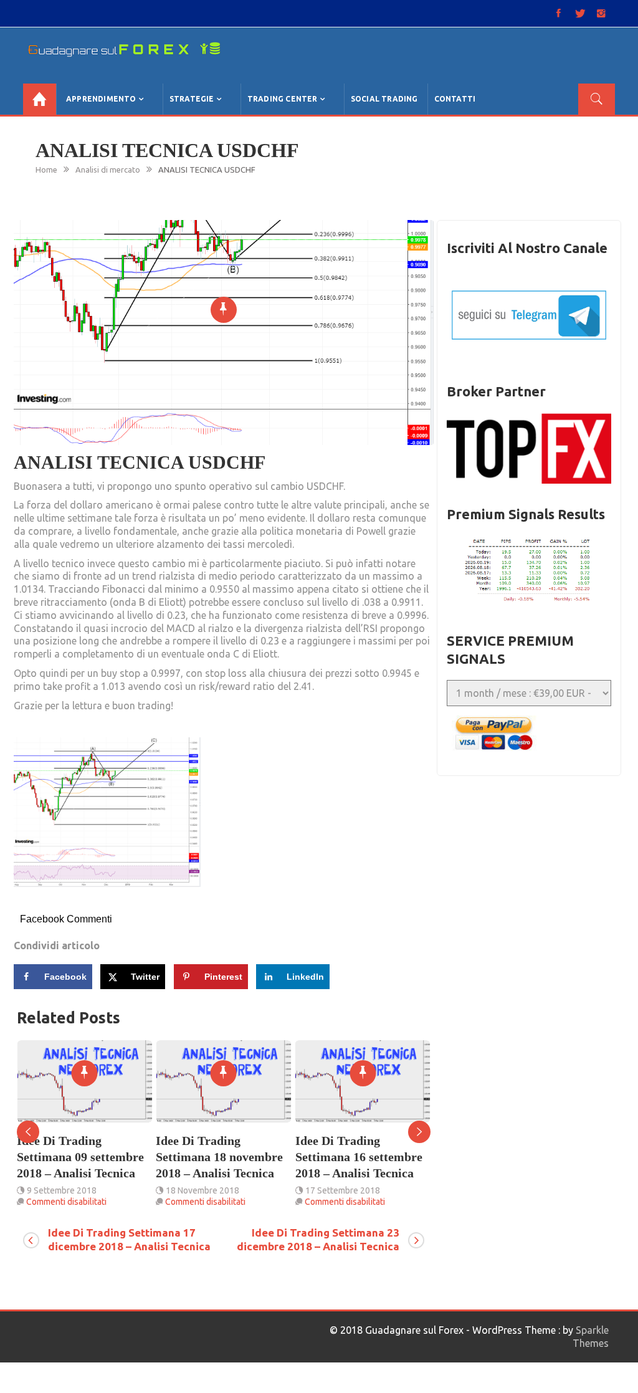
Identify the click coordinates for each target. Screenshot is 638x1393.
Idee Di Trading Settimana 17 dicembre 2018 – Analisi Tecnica (129, 1239)
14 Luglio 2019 (339, 1190)
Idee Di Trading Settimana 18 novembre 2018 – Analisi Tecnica (86, 1157)
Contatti (455, 99)
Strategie (191, 99)
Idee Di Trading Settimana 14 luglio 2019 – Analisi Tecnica (366, 1157)
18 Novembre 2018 (69, 1190)
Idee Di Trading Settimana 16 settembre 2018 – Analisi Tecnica (224, 1157)
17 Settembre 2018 (208, 1190)
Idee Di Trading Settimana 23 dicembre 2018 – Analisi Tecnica (318, 1239)
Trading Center (282, 99)
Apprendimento (101, 99)
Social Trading (384, 99)
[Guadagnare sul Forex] (39, 99)
